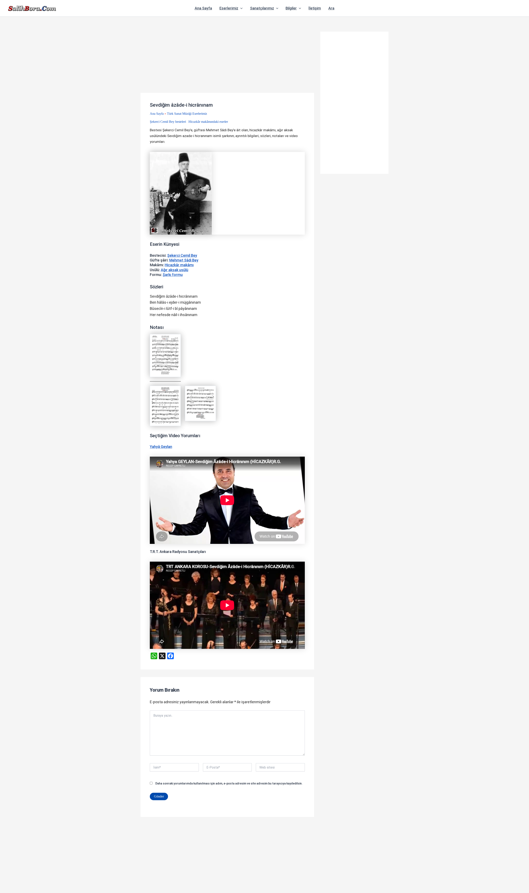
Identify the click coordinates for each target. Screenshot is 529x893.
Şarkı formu (173, 274)
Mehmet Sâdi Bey (183, 260)
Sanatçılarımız (262, 8)
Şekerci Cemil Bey (182, 255)
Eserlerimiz (228, 8)
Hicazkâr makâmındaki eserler (208, 121)
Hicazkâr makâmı (179, 265)
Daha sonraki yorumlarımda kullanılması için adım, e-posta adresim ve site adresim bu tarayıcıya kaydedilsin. (229, 783)
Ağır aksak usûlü (174, 270)
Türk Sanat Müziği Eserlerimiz (187, 113)
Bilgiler (291, 8)
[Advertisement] (227, 62)
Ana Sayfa (203, 8)
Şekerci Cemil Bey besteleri (168, 121)
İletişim (315, 8)
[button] (240, 8)
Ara (331, 8)
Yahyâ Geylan (161, 446)
